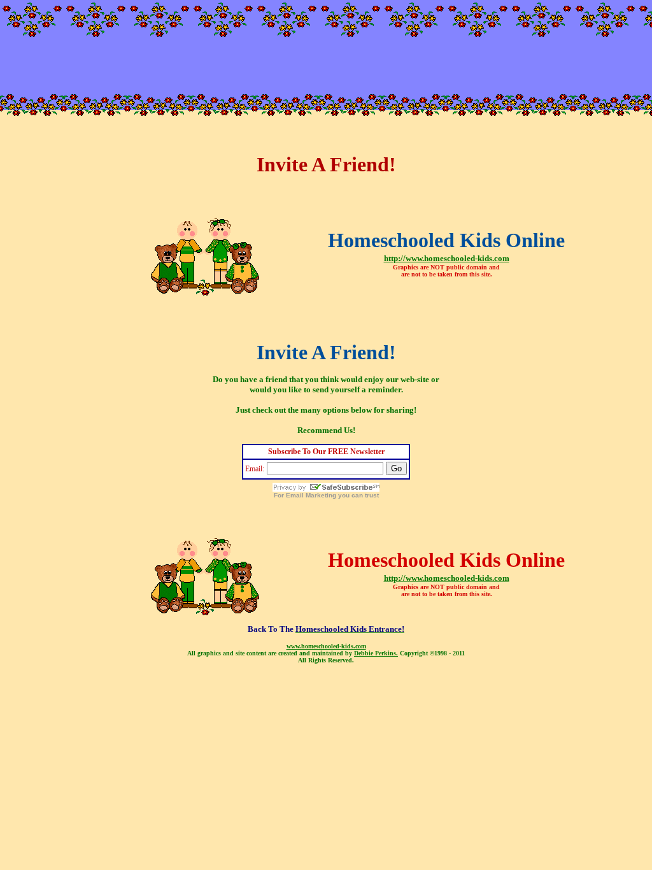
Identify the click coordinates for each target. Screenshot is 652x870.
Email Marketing (311, 495)
